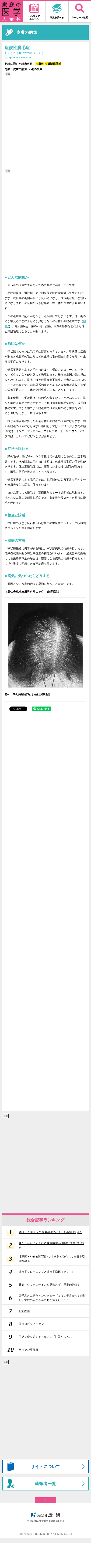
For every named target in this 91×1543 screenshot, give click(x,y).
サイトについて (45, 1466)
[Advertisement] (45, 122)
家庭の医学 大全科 (11, 11)
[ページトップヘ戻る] (45, 1498)
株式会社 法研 (45, 1515)
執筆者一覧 (45, 1483)
